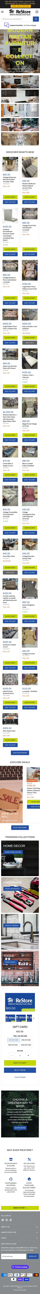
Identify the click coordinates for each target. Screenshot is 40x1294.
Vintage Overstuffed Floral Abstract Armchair (10, 514)
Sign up (33, 1256)
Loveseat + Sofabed (29, 691)
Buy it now (20, 1070)
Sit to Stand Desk (9, 731)
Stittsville (6, 242)
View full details (20, 1077)
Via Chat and (28, 25)
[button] (10, 1018)
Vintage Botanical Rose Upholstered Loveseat (9, 280)
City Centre (25, 609)
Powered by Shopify (20, 1290)
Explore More (20, 827)
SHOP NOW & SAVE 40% (20, 6)
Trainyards (6, 184)
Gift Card (20, 1026)
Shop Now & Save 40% (20, 67)
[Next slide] (33, 1018)
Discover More (20, 753)
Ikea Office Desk (9, 556)
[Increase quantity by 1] (28, 1055)
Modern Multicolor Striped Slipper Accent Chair (29, 186)
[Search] (36, 19)
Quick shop (10, 197)
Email (34, 25)
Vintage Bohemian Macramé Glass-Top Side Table (9, 180)
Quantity (20, 1051)
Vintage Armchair (28, 654)
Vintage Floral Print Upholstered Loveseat (29, 228)
